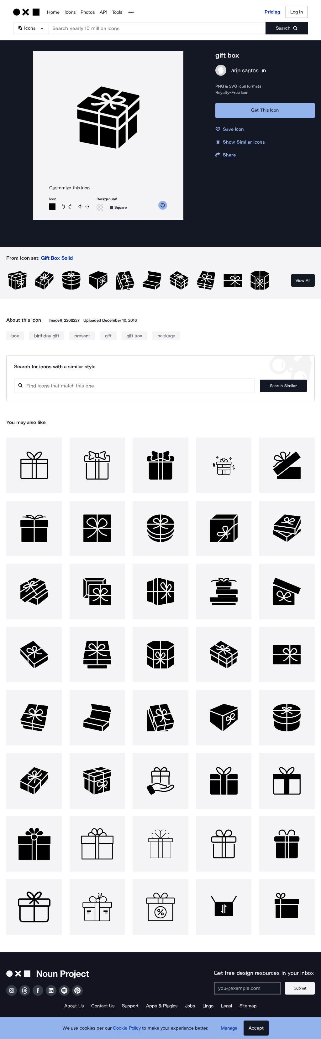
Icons (70, 12)
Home (53, 12)
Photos (88, 12)
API (103, 12)
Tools (117, 12)
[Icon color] (52, 206)
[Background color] (99, 207)
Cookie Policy (127, 1028)
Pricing (272, 12)
